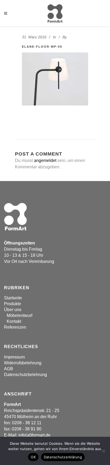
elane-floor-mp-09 (42, 46)
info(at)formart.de (34, 435)
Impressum (14, 357)
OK (33, 457)
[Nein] (103, 451)
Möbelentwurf (19, 315)
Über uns (12, 309)
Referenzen (15, 327)
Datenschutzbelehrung (25, 374)
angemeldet (45, 160)
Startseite (13, 298)
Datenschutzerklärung (63, 457)
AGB (8, 368)
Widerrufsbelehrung (22, 363)
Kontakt (14, 321)
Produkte (12, 303)
